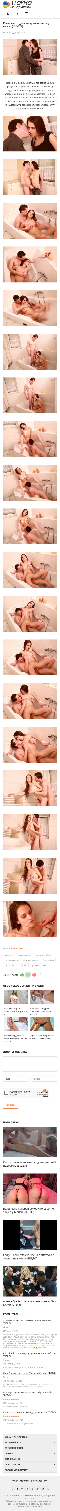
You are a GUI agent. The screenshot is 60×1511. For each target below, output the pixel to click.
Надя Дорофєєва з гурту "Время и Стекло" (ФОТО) (29, 1373)
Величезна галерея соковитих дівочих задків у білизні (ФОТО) (28, 1210)
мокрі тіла (9, 965)
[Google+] (37, 1488)
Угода (15, 1481)
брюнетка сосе (30, 960)
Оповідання (12, 1458)
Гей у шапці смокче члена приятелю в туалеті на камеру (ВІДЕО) (28, 1256)
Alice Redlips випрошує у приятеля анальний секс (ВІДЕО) (29, 1355)
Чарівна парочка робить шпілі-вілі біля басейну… (41, 1037)
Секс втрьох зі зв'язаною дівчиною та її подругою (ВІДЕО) (29, 1164)
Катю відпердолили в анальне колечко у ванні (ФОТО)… (15, 1038)
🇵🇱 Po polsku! (18, 32)
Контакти (36, 1481)
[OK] (32, 1488)
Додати (10, 1105)
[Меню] (26, 13)
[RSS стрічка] (48, 1488)
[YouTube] (42, 1488)
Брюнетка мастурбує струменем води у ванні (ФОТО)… (41, 1011)
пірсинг (23, 965)
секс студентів (11, 960)
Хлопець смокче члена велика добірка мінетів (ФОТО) (27, 1394)
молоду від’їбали (43, 955)
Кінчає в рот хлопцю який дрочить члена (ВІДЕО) (29, 1412)
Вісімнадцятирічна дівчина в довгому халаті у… (16, 1011)
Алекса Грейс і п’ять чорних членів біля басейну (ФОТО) (29, 1303)
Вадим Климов (11, 1399)
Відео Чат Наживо (16, 1436)
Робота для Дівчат (16, 1470)
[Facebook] (17, 1488)
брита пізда (48, 960)
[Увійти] (7, 13)
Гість (5, 1327)
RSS (45, 1481)
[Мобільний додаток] (12, 1488)
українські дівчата (41, 965)
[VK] (22, 1488)
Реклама (24, 1481)
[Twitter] (27, 1488)
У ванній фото (19, 948)
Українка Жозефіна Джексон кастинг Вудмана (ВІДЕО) (27, 1322)
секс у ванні (24, 955)
